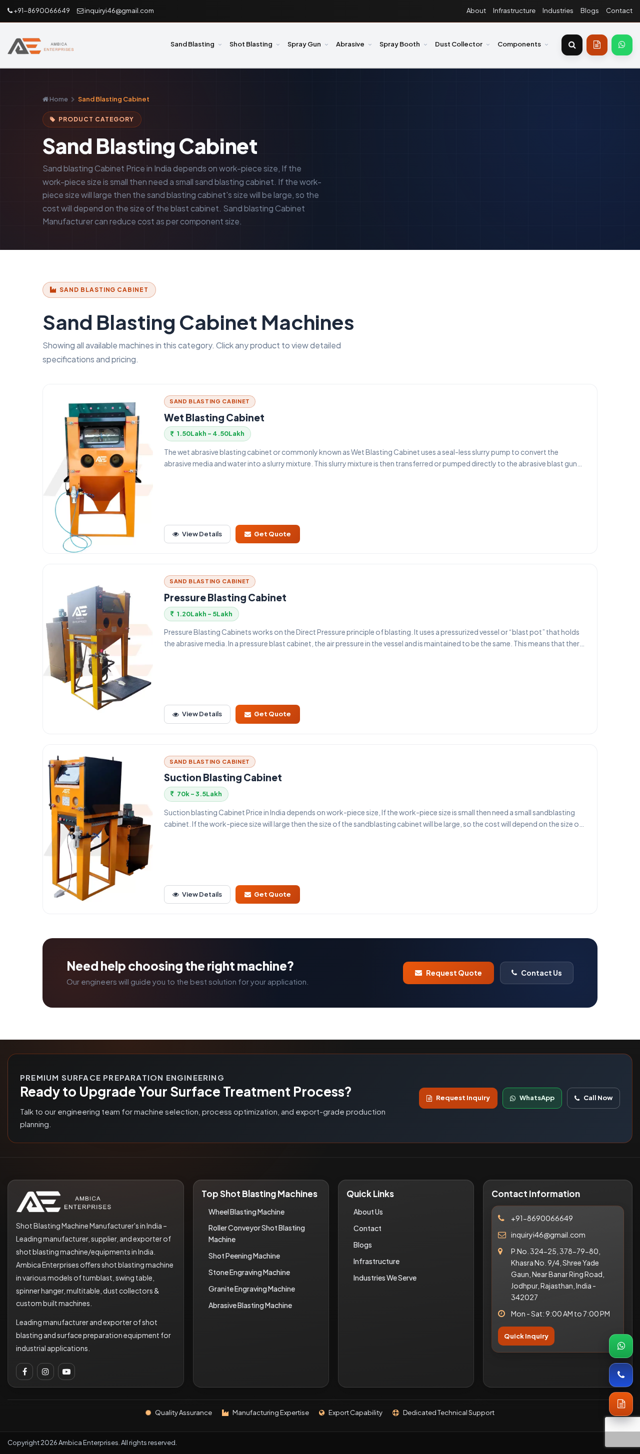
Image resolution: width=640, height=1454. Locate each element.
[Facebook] (24, 1371)
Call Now (598, 1098)
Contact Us (541, 972)
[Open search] (572, 44)
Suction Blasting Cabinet (223, 777)
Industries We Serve (385, 1277)
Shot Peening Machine (244, 1255)
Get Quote (272, 534)
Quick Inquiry (526, 1336)
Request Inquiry (463, 1098)
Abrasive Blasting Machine (250, 1305)
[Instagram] (45, 1371)
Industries (558, 10)
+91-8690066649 (41, 10)
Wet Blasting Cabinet (214, 417)
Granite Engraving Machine (251, 1288)
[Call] (621, 1375)
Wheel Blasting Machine (246, 1211)
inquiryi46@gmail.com (119, 10)
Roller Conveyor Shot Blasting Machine (256, 1233)
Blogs (589, 10)
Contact (619, 10)
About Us (368, 1211)
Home (58, 99)
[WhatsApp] (622, 44)
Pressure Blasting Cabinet (225, 597)
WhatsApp (537, 1098)
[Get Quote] (597, 44)
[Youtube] (66, 1371)
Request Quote (454, 972)
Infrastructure (514, 10)
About (476, 10)
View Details (202, 534)
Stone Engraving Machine (249, 1272)
